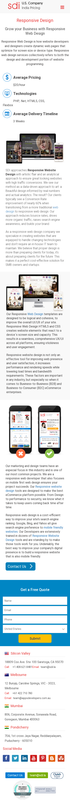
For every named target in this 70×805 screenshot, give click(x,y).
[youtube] (33, 758)
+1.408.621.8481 (22, 666)
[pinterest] (42, 758)
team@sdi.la (48, 666)
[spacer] (51, 757)
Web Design (35, 314)
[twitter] (15, 758)
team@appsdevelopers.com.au (32, 698)
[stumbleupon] (61, 758)
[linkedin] (24, 758)
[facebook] (6, 758)
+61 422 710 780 (22, 693)
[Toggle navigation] (62, 7)
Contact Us (17, 566)
